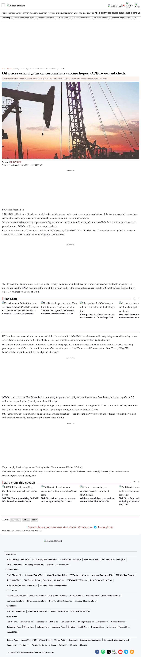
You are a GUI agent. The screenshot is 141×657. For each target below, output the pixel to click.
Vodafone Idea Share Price (57, 564)
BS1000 (115, 13)
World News (11, 69)
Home (4, 13)
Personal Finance (117, 621)
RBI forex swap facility (46, 18)
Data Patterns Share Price (101, 580)
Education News (58, 626)
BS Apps (83, 645)
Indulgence (124, 13)
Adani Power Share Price (70, 559)
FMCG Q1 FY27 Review (77, 580)
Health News (83, 626)
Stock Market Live (14, 575)
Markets (34, 13)
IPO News (53, 621)
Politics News (124, 626)
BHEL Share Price (14, 564)
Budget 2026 (12, 631)
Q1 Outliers (59, 580)
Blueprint (43, 13)
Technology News (14, 626)
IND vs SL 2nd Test (101, 18)
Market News (41, 621)
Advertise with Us (39, 645)
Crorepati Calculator (37, 595)
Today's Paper (13, 639)
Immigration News (86, 621)
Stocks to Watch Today (34, 575)
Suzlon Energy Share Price (18, 559)
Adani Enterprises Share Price (44, 559)
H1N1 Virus (63, 18)
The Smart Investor (64, 13)
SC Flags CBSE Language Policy (53, 585)
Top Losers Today (14, 580)
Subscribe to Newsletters (38, 611)
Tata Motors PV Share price (113, 559)
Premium (11, 13)
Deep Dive (135, 13)
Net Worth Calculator (58, 595)
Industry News (43, 626)
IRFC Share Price (91, 559)
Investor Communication (90, 639)
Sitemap (52, 645)
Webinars (78, 13)
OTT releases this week (79, 575)
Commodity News (68, 621)
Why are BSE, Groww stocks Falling (22, 585)
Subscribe (63, 645)
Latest (18, 13)
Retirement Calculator (110, 595)
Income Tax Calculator (16, 595)
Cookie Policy (60, 639)
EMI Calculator (76, 595)
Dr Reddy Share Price (34, 564)
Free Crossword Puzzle (80, 611)
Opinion (51, 13)
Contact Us (24, 645)
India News (111, 626)
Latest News (12, 621)
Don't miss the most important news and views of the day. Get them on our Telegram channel (70, 527)
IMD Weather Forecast (125, 575)
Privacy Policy (45, 639)
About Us (25, 639)
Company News (26, 621)
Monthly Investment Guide (24, 18)
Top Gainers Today (32, 580)
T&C (34, 639)
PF (93, 13)
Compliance (12, 645)
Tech (97, 13)
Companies (106, 13)
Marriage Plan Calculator (85, 600)
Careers (73, 645)
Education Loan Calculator (60, 600)
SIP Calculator (92, 595)
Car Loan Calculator (15, 600)
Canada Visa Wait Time (81, 18)
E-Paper (26, 13)
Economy (87, 13)
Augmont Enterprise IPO (121, 18)
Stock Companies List (16, 611)
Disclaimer (73, 639)
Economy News (97, 626)
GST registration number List (116, 639)
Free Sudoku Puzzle (59, 611)
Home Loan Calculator (36, 600)
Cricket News (102, 621)
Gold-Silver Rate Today (57, 575)
